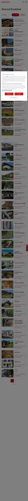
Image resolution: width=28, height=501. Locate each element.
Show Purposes (14, 97)
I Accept (18, 93)
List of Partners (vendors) (7, 90)
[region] (14, 86)
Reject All (9, 93)
